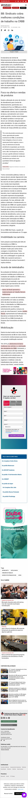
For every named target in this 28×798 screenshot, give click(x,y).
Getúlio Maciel (14, 570)
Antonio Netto (5, 570)
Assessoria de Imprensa (15, 767)
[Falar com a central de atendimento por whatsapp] (4, 740)
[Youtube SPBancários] (12, 718)
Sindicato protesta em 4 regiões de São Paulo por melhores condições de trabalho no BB (17, 690)
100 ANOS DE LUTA (5, 1)
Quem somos (20, 769)
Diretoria (24, 767)
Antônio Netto (5, 166)
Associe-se (23, 7)
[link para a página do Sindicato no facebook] (16, 1)
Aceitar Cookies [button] (19, 793)
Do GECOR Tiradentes (8, 470)
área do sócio (15, 7)
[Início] (8, 5)
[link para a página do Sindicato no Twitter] (18, 1)
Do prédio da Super (7, 483)
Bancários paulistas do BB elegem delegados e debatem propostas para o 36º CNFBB (17, 696)
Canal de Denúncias (7, 7)
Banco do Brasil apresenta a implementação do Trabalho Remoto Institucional (13, 292)
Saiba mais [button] (20, 789)
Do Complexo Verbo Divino (10, 461)
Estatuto (9, 769)
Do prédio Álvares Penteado (11, 492)
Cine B (7, 776)
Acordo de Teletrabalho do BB (9, 575)
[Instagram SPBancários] (9, 718)
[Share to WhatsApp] (8, 31)
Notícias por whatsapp (9, 721)
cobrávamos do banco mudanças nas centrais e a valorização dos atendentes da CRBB (13, 346)
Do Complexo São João (9, 487)
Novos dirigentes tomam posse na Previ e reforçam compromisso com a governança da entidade (18, 702)
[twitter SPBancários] (2, 718)
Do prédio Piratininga (9, 496)
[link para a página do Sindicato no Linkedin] (23, 1)
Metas (19, 575)
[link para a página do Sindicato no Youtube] (26, 1)
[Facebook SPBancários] (4, 718)
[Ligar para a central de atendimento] (1, 740)
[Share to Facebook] (1, 31)
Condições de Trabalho (7, 572)
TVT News (12, 776)
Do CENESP (5, 479)
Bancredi (3, 776)
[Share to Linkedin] (12, 31)
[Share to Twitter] (5, 31)
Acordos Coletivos (5, 767)
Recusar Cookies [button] (8, 793)
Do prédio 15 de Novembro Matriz (12, 474)
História (14, 769)
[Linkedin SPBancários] (7, 718)
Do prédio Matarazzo (8, 465)
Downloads (3, 769)
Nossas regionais (5, 749)
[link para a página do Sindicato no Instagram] (21, 1)
